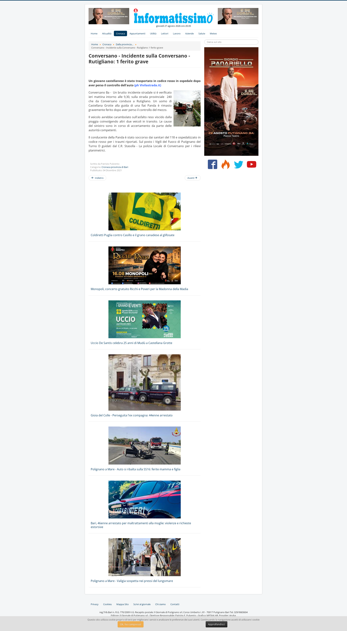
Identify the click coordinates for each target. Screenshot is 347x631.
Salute (201, 33)
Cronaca (120, 33)
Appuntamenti (137, 33)
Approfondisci (216, 624)
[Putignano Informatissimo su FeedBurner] (225, 165)
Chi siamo (160, 604)
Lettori (164, 33)
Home (94, 33)
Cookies (107, 604)
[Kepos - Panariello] (231, 101)
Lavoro (177, 33)
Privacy (94, 604)
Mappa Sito (122, 604)
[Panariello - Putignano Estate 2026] (109, 15)
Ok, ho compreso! (130, 624)
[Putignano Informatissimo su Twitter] (238, 165)
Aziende (189, 33)
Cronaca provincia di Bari (115, 167)
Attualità (106, 33)
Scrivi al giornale (142, 604)
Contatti (174, 604)
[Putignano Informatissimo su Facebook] (211, 165)
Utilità (153, 33)
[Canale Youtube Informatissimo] (251, 165)
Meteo (213, 33)
